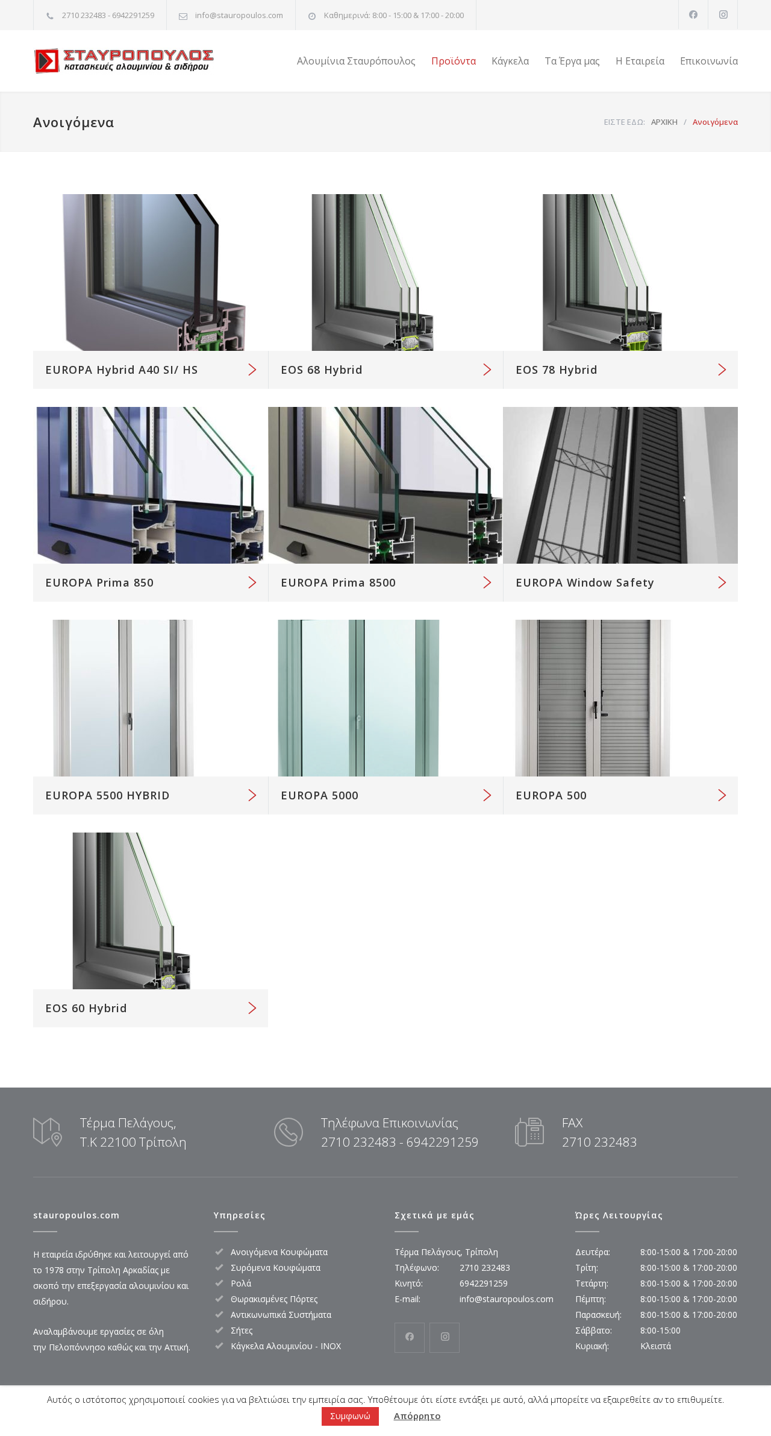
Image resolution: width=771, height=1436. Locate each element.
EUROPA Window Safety (585, 582)
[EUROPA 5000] (385, 698)
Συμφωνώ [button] (350, 1416)
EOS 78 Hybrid (557, 369)
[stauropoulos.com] (144, 61)
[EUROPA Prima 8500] (385, 485)
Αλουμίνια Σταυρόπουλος (356, 61)
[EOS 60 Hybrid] (150, 911)
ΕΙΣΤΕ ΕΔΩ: (624, 121)
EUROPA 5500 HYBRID (107, 795)
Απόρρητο (417, 1415)
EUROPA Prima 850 (99, 582)
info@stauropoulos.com (239, 15)
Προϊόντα (453, 61)
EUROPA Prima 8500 (338, 582)
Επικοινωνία (709, 61)
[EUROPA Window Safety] (620, 485)
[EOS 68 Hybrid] (385, 272)
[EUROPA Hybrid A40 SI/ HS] (150, 272)
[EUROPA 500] (620, 698)
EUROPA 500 (551, 795)
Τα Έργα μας (572, 61)
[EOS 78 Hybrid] (620, 272)
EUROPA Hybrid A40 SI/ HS (121, 369)
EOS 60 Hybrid (86, 1008)
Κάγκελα (510, 61)
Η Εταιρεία (640, 61)
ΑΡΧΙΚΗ (664, 121)
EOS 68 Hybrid (322, 369)
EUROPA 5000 (319, 795)
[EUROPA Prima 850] (150, 485)
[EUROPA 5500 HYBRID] (150, 698)
